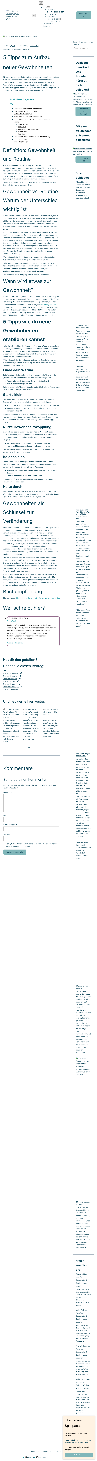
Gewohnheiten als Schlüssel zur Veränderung (32, 137)
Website (10, 643)
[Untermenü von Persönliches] (59, 19)
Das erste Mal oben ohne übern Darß (83, 327)
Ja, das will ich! (83, 159)
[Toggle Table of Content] (11, 104)
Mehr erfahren (79, 1455)
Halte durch (22, 134)
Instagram (19, 643)
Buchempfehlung (20, 139)
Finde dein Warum (24, 124)
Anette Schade (81, 1346)
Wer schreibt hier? (21, 142)
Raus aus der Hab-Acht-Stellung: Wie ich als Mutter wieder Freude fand (83, 514)
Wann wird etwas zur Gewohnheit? (28, 117)
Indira (78, 1379)
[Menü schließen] (41, 3)
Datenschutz (35, 1451)
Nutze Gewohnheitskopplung (28, 129)
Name (6, 815)
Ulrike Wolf (10, 46)
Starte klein (22, 127)
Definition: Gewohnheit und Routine (28, 109)
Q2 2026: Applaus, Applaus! (83, 1203)
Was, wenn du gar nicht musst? (83, 755)
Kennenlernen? (83, 15)
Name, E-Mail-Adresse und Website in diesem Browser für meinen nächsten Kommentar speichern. (31, 845)
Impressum (47, 1451)
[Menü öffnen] (34, 15)
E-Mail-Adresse (10, 825)
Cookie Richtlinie (60, 1451)
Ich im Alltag (34, 46)
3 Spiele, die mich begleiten (83, 987)
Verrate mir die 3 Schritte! (83, 111)
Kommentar (8, 792)
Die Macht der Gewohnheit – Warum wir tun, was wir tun (38, 598)
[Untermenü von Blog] (48, 7)
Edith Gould (80, 1274)
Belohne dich (22, 132)
